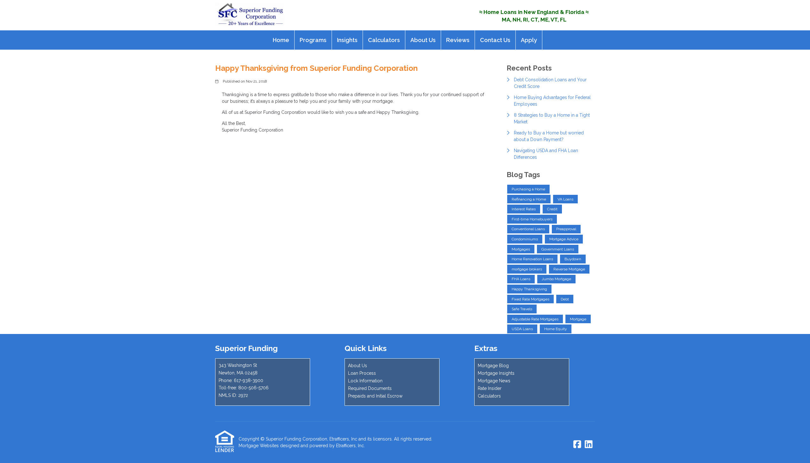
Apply (529, 40)
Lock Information (365, 380)
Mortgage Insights (496, 373)
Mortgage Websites (259, 445)
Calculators (384, 40)
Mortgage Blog (493, 365)
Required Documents (370, 388)
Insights (347, 40)
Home (281, 40)
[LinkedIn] (589, 444)
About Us (423, 40)
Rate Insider (490, 388)
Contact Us (495, 40)
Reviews (458, 40)
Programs (313, 40)
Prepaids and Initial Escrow (375, 395)
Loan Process (362, 373)
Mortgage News (494, 380)
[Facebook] (577, 444)
